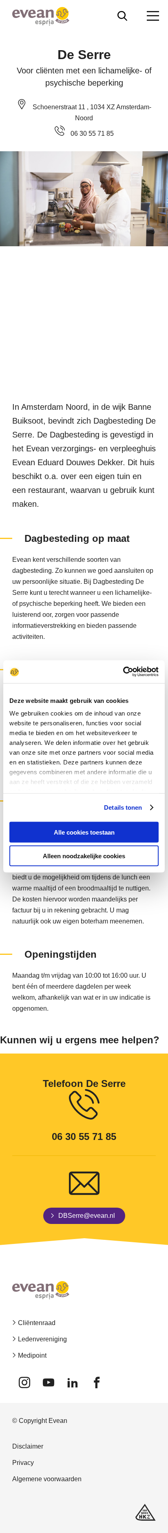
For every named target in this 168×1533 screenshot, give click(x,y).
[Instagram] (24, 1382)
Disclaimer (27, 1446)
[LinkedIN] (72, 1382)
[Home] (40, 16)
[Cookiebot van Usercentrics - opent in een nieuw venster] (123, 672)
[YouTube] (48, 1382)
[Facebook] (96, 1382)
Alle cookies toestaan (84, 831)
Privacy (23, 1462)
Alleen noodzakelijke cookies (84, 856)
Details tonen (123, 807)
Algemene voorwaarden (47, 1479)
